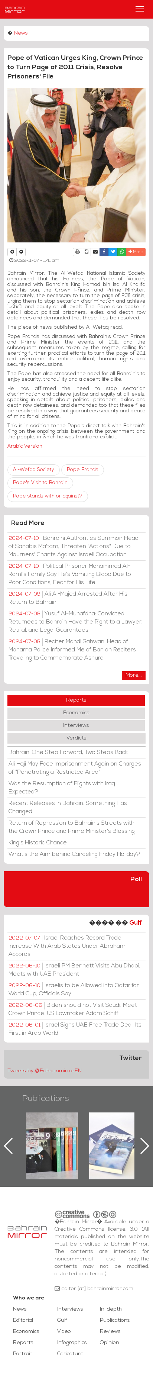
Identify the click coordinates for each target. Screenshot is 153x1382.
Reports (76, 700)
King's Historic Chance (38, 843)
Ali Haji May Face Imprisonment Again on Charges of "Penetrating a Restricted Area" (75, 768)
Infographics (72, 1343)
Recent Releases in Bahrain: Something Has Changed (68, 807)
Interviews (76, 725)
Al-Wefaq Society (33, 469)
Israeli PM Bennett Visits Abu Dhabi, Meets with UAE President (74, 970)
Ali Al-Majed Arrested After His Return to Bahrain (68, 598)
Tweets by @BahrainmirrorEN (44, 1071)
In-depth (111, 1309)
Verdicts (76, 738)
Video (64, 1331)
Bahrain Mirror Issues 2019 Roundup (30, 1129)
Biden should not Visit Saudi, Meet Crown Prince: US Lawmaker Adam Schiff (73, 1009)
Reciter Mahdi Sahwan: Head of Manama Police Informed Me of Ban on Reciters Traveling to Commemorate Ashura (72, 650)
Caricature (70, 1354)
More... (134, 675)
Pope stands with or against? (47, 496)
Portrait (22, 1354)
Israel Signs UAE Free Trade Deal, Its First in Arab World (75, 1029)
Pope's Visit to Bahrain (40, 482)
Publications (45, 1099)
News (21, 33)
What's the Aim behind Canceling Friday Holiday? (74, 854)
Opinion (109, 1343)
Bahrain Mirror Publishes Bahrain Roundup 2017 (93, 1134)
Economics (76, 713)
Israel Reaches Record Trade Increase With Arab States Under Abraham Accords (67, 946)
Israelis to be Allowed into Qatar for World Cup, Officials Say (74, 990)
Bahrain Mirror (15, 9)
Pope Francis (82, 469)
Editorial (23, 1320)
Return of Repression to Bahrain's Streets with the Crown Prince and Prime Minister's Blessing (72, 827)
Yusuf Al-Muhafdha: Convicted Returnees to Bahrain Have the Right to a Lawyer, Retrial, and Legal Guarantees (76, 622)
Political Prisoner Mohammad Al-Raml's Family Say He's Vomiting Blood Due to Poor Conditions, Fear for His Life (70, 574)
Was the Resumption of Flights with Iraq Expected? (62, 788)
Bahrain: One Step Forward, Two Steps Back (68, 753)
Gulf (135, 923)
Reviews (110, 1331)
